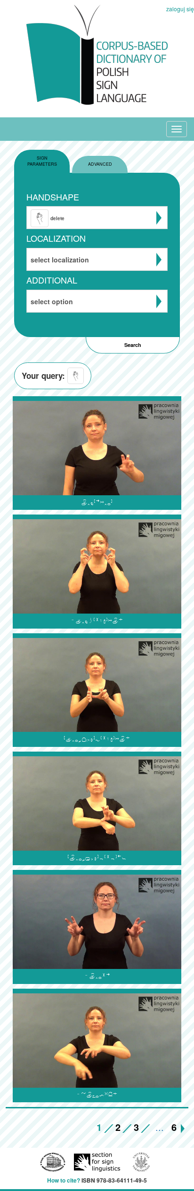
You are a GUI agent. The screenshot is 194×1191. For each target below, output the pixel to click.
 (97, 739)
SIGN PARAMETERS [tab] (42, 161)
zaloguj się (180, 9)
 (97, 976)
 (97, 1095)
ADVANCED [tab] (100, 164)
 (96, 620)
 (97, 502)
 (97, 857)
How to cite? (63, 1180)
